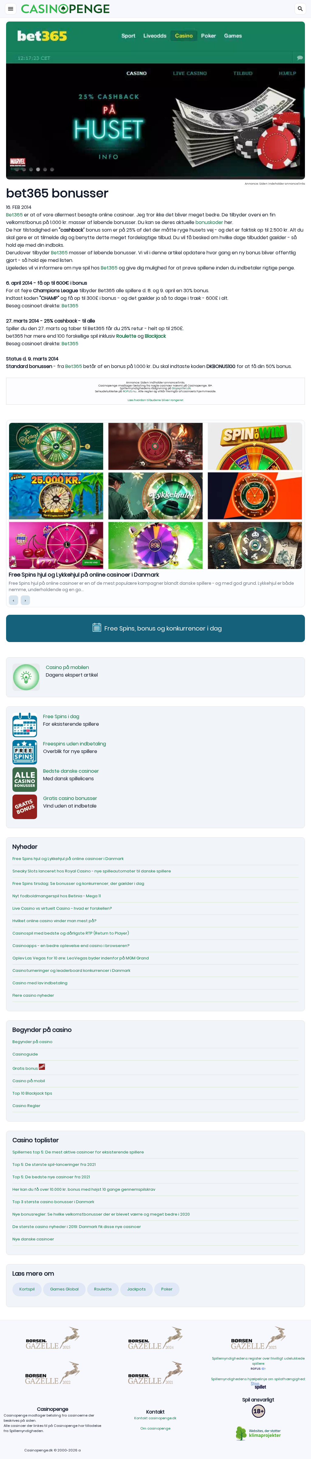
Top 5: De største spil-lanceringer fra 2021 (54, 1164)
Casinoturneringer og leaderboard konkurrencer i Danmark (71, 970)
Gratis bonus (25, 1068)
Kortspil (27, 1289)
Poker (167, 1289)
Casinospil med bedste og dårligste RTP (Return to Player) (70, 933)
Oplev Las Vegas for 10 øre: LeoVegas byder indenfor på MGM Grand (80, 958)
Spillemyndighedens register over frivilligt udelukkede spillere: (258, 1361)
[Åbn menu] (10, 9)
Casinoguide (25, 1054)
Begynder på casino (32, 1042)
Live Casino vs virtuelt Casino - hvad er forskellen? (62, 908)
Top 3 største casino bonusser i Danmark (53, 1202)
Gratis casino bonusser (70, 798)
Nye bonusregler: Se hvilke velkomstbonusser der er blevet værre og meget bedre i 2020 (101, 1214)
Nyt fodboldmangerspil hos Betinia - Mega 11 (56, 896)
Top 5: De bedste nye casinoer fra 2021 (51, 1177)
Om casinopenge (155, 1428)
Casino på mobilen (67, 667)
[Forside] (155, 9)
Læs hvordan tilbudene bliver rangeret (155, 400)
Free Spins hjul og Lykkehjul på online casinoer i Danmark (84, 574)
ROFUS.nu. (130, 391)
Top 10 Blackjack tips (32, 1093)
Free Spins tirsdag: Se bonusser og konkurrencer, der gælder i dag (78, 883)
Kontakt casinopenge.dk (155, 1418)
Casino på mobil (28, 1081)
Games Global (64, 1289)
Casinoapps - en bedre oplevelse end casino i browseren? (71, 946)
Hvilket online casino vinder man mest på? (54, 921)
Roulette (103, 1289)
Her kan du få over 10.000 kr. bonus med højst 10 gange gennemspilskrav (83, 1189)
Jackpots (136, 1289)
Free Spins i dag (61, 716)
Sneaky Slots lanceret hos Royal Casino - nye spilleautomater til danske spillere (91, 871)
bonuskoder (209, 222)
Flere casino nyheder (33, 995)
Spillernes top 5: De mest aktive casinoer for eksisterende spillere (78, 1152)
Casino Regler (26, 1106)
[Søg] (300, 9)
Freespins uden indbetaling (74, 743)
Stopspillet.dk (181, 388)
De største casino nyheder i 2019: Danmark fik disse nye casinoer (76, 1227)
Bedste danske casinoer (71, 771)
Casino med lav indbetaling (39, 983)
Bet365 (14, 214)
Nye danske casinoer (33, 1239)
